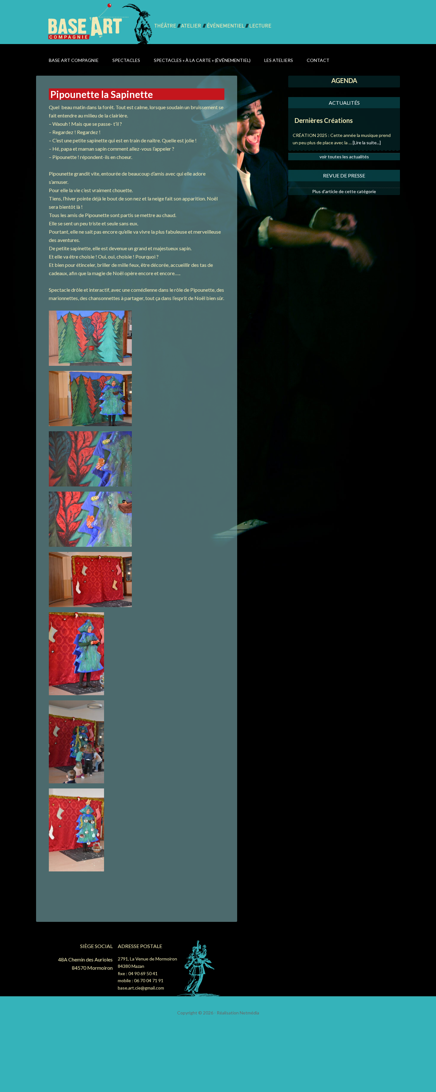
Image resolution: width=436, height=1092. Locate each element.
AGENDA (344, 80)
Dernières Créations (324, 120)
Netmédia (249, 1012)
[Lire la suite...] (367, 142)
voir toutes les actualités (344, 156)
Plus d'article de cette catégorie (344, 191)
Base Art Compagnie (100, 23)
